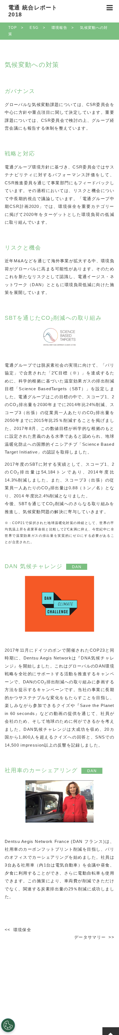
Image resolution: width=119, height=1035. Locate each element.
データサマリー (90, 937)
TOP (12, 28)
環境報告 (59, 28)
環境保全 (22, 929)
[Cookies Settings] (8, 1025)
